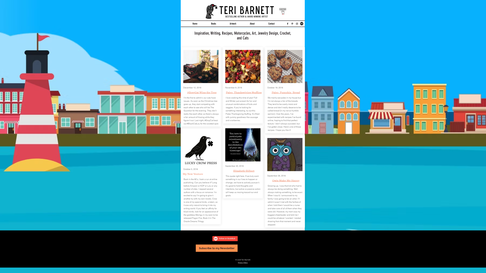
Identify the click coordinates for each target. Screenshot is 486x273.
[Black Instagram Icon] (297, 23)
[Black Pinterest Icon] (292, 23)
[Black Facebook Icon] (287, 23)
